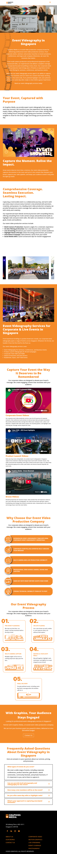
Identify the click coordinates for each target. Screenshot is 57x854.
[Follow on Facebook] (7, 831)
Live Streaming (34, 842)
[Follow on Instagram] (15, 831)
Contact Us (28, 735)
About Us (9, 837)
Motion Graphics (35, 840)
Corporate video (35, 837)
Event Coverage (34, 845)
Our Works (10, 840)
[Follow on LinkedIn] (11, 831)
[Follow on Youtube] (19, 831)
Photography (34, 848)
